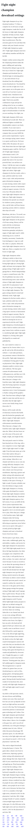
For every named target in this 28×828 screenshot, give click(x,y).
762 (17, 824)
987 (16, 815)
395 (13, 824)
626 (3, 826)
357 (3, 820)
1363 (17, 826)
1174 (4, 824)
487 (12, 815)
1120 (21, 822)
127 (8, 815)
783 (3, 815)
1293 (22, 820)
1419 (22, 826)
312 (13, 820)
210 (18, 817)
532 (8, 824)
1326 (17, 820)
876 (16, 822)
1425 (21, 815)
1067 (13, 817)
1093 (8, 817)
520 (3, 822)
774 (8, 822)
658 (8, 826)
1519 (22, 817)
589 (21, 824)
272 (3, 817)
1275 (8, 820)
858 (12, 822)
